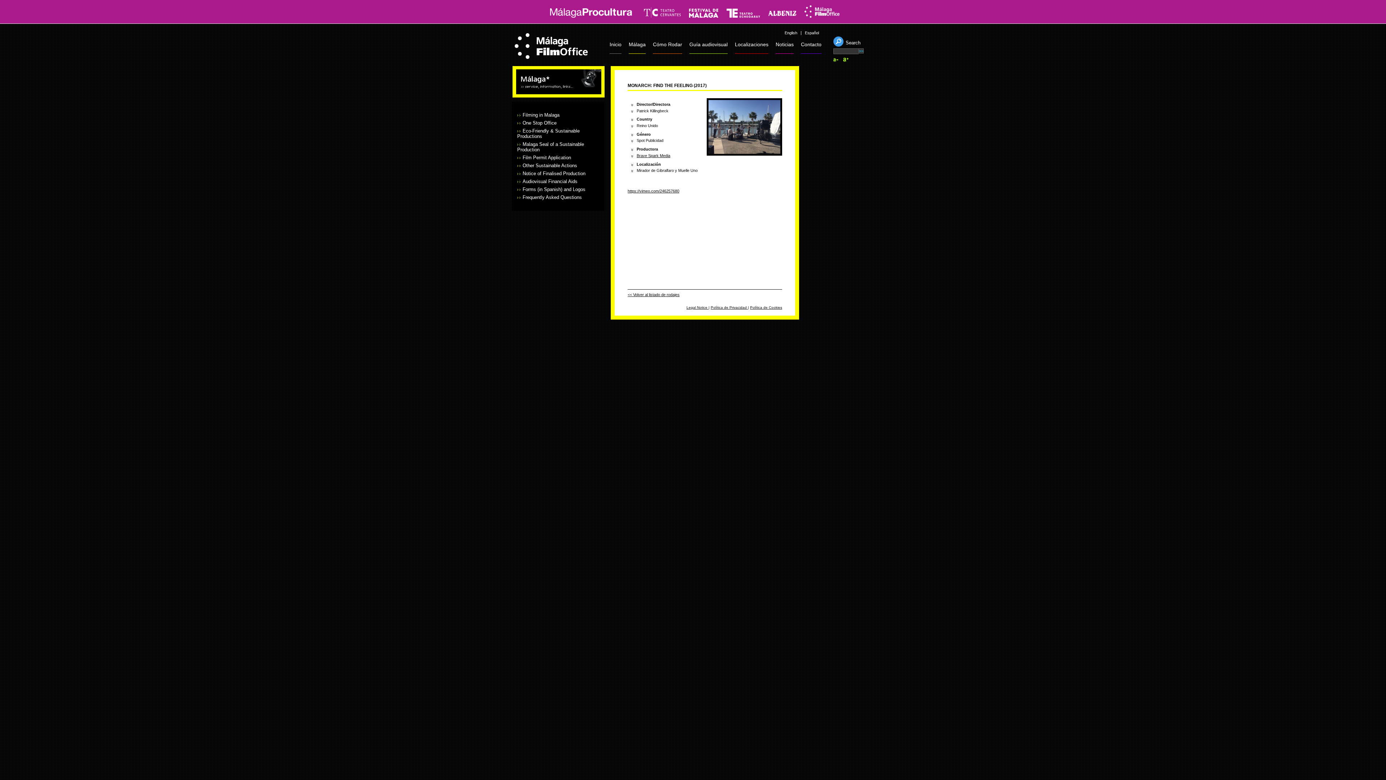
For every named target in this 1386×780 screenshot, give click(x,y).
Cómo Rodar (667, 44)
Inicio (616, 44)
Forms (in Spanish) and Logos (554, 189)
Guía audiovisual (708, 44)
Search (853, 43)
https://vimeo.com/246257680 (653, 191)
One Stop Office (540, 123)
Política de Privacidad (729, 307)
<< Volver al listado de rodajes (654, 294)
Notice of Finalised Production (554, 173)
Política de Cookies (766, 307)
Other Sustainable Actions (550, 165)
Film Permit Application (547, 157)
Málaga (637, 44)
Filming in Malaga (541, 115)
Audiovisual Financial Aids (550, 181)
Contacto (811, 44)
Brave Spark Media (653, 155)
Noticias (785, 44)
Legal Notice (698, 307)
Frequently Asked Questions (552, 197)
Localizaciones (751, 44)
